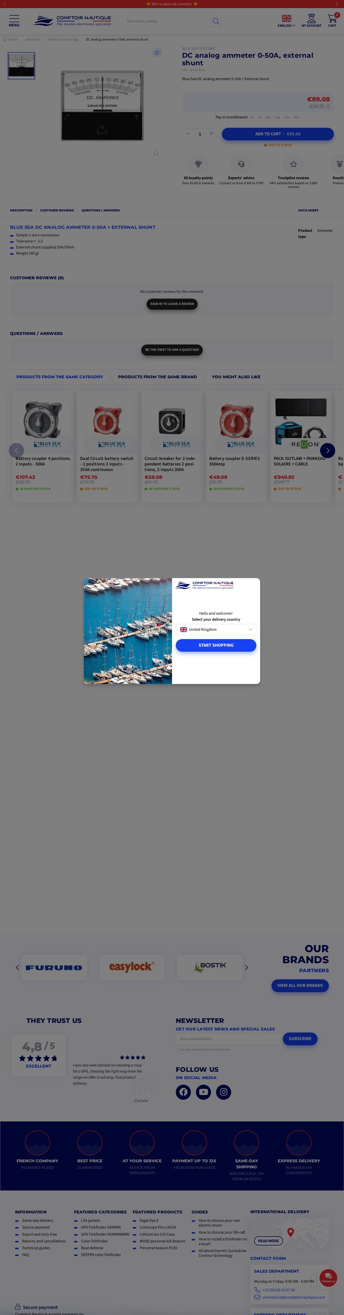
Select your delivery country (216, 619)
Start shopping (216, 645)
